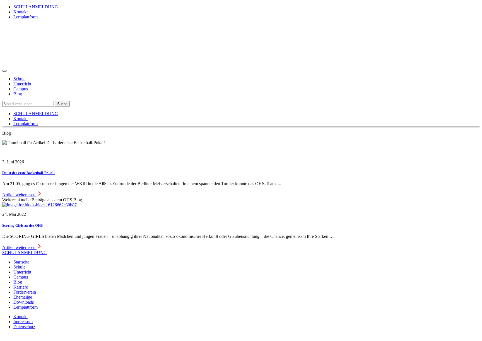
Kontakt (20, 11)
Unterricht (22, 83)
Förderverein (24, 292)
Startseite (21, 262)
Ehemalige (22, 297)
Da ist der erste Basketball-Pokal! (28, 173)
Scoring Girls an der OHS (22, 225)
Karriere (20, 287)
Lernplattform (25, 16)
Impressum (23, 321)
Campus (20, 88)
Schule (19, 78)
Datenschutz (24, 326)
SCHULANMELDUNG (35, 6)
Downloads (23, 302)
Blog (17, 93)
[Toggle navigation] (4, 71)
